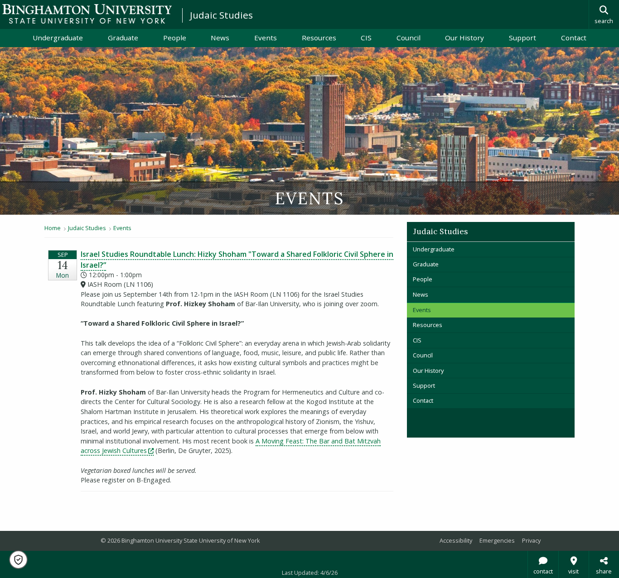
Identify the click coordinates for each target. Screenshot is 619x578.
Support (522, 37)
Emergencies (497, 540)
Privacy (531, 540)
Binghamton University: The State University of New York (87, 14)
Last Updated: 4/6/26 (310, 572)
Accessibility (456, 540)
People (174, 37)
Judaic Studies (221, 15)
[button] (18, 559)
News (220, 37)
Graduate (123, 37)
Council (409, 37)
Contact (573, 37)
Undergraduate (58, 37)
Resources (319, 37)
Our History (464, 37)
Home (52, 228)
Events (265, 37)
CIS (366, 37)
